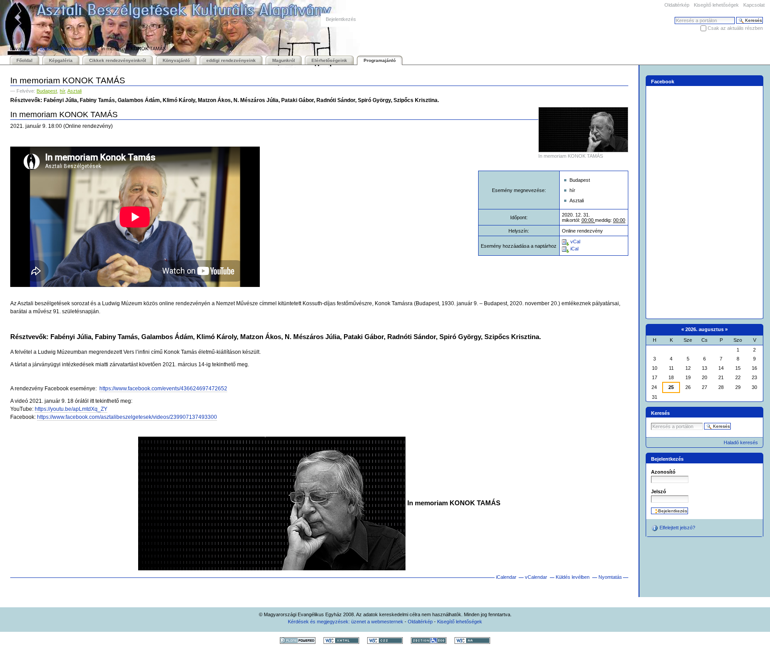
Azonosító (663, 472)
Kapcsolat (754, 5)
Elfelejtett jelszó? (676, 527)
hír (62, 91)
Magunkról (283, 60)
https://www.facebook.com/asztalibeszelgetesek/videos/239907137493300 (127, 417)
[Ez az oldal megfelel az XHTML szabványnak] (341, 640)
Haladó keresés (741, 442)
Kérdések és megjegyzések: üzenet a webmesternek (345, 621)
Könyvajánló (176, 60)
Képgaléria (61, 60)
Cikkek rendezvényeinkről (117, 60)
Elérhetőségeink (329, 60)
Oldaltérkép (676, 5)
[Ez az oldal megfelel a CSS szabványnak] (385, 640)
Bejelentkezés (341, 19)
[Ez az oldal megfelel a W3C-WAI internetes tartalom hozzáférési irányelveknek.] (472, 640)
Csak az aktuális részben (735, 28)
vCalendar (536, 577)
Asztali (74, 91)
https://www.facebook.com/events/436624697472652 (163, 388)
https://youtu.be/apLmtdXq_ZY (71, 409)
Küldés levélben (573, 577)
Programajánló (76, 48)
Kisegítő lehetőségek (716, 5)
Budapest (47, 91)
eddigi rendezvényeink (231, 60)
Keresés (660, 413)
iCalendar (506, 577)
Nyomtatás (610, 577)
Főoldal (44, 48)
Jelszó (658, 491)
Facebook (662, 81)
